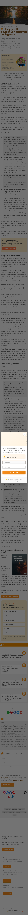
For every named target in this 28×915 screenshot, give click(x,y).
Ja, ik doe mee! (14, 472)
